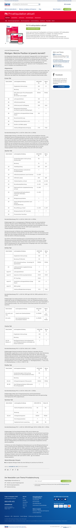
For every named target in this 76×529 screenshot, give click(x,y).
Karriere (24, 504)
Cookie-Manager (23, 516)
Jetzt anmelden (66, 481)
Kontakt (24, 500)
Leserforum (42, 21)
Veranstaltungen (29, 17)
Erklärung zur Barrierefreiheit (35, 516)
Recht (53, 21)
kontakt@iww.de (8, 504)
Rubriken (7, 17)
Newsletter (25, 502)
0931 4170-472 (10, 502)
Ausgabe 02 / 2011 (13, 466)
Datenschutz (16, 516)
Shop (40, 9)
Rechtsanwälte (36, 501)
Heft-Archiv (21, 17)
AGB (11, 516)
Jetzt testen (67, 9)
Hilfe (70, 0)
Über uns (25, 506)
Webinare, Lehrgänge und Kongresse (41, 511)
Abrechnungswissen (25, 21)
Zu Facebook (61, 86)
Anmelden (68, 4)
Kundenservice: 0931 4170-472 (63, 0)
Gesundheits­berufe (37, 503)
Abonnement (38, 17)
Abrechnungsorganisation (14, 21)
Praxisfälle (48, 21)
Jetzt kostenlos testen (33, 28)
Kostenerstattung (35, 21)
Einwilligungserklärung (64, 484)
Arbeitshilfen (14, 17)
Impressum (7, 516)
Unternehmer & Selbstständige (39, 505)
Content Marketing (37, 512)
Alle (6, 21)
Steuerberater (36, 499)
